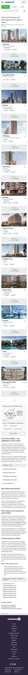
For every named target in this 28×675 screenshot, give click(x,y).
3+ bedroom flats (18, 429)
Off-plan (14, 631)
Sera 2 (4, 351)
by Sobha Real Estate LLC (8, 46)
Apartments (14, 638)
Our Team (14, 651)
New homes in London (14, 658)
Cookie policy (8, 669)
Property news (14, 649)
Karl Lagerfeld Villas (9, 382)
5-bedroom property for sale (9, 593)
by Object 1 (5, 230)
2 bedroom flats (7, 429)
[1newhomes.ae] (14, 619)
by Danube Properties (7, 322)
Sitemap (16, 671)
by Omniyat (5, 168)
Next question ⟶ (14, 433)
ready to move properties (14, 522)
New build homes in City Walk (8, 606)
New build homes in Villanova (8, 605)
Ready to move (14, 635)
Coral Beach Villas (8, 75)
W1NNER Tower (7, 259)
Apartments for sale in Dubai (10, 469)
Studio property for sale (8, 583)
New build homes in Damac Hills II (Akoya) (11, 608)
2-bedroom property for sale (9, 587)
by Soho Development (7, 199)
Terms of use (8, 671)
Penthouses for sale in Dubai (10, 476)
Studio (5, 426)
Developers (14, 628)
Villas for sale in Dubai (8, 483)
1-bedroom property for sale (9, 585)
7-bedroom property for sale (9, 597)
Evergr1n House (7, 228)
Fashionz (5, 320)
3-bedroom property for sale (9, 589)
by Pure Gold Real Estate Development (11, 137)
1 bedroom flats (13, 426)
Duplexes (14, 640)
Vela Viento (6, 167)
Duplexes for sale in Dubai (9, 472)
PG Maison (6, 136)
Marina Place (6, 290)
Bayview (5, 105)
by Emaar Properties (7, 107)
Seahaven (5, 44)
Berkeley (5, 197)
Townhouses (14, 644)
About (14, 654)
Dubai (23, 2)
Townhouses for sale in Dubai (10, 479)
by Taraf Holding (6, 384)
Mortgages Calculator (14, 633)
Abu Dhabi (14, 626)
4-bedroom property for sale (9, 591)
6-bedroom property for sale (9, 595)
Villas (14, 647)
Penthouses (14, 642)
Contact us (14, 656)
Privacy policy (17, 669)
